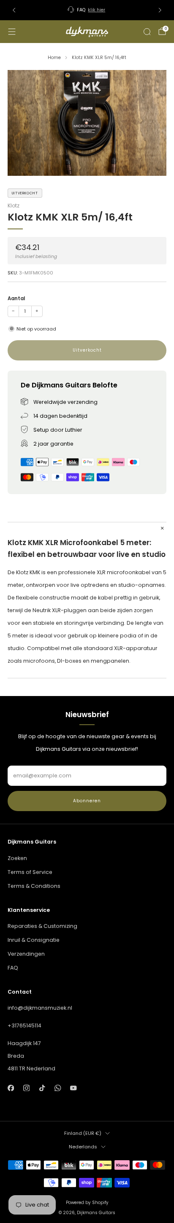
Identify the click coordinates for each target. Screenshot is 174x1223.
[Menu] (12, 31)
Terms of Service (30, 872)
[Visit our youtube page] (74, 1088)
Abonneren (87, 801)
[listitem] (87, 10)
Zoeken (17, 858)
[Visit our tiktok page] (42, 1088)
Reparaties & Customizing (42, 926)
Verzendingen (26, 953)
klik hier (96, 10)
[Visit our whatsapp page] (57, 1088)
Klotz (13, 205)
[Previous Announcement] (14, 10)
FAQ (13, 967)
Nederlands (83, 1146)
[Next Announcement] (160, 10)
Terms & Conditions (34, 886)
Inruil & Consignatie (34, 939)
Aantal (16, 298)
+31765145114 (24, 1025)
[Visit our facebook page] (11, 1088)
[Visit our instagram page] (26, 1088)
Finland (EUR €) (82, 1133)
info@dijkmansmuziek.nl (40, 1007)
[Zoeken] (147, 31)
